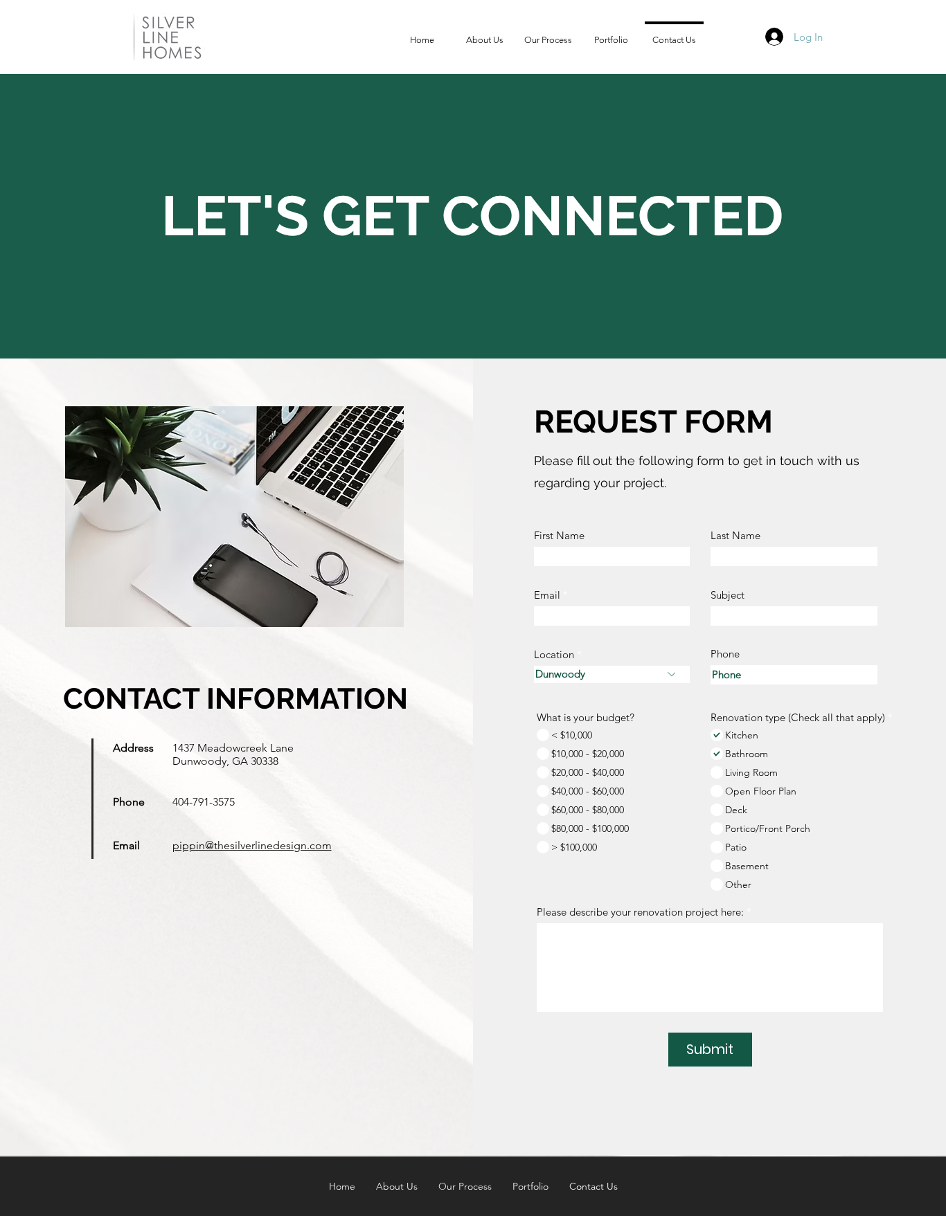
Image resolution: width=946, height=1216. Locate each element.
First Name (559, 535)
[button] (611, 33)
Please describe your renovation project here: (640, 912)
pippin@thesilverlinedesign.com (252, 845)
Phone (725, 653)
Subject (727, 595)
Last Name (735, 535)
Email (547, 595)
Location (554, 654)
